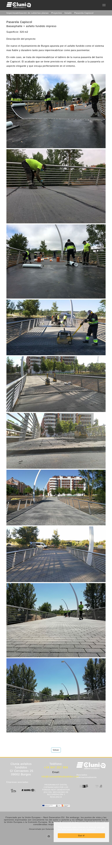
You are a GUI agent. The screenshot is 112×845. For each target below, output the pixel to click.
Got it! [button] (81, 835)
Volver (56, 750)
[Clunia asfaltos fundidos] (18, 5)
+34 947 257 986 (56, 767)
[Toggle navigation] (104, 5)
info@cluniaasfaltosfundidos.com (60, 776)
